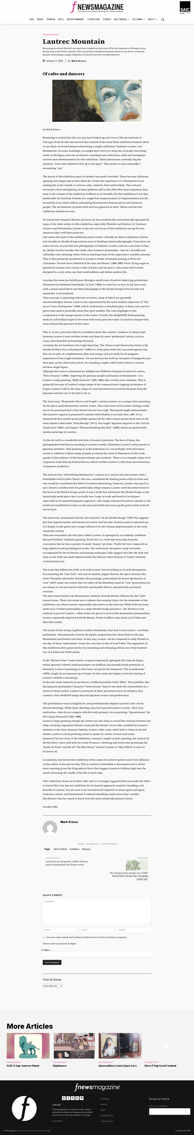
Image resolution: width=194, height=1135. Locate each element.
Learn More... (58, 1121)
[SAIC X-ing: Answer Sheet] (28, 1046)
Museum (86, 849)
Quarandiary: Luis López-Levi (118, 1066)
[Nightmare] (74, 1046)
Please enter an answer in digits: (59, 943)
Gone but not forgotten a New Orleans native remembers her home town (67, 863)
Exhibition (74, 849)
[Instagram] (77, 1098)
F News (80, 844)
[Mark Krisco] (50, 828)
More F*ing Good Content (160, 1066)
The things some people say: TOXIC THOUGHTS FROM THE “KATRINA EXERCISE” (129, 876)
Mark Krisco (79, 61)
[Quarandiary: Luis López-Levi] (120, 1046)
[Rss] (64, 1098)
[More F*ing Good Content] (165, 1046)
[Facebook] (68, 1098)
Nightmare (60, 1066)
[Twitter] (73, 1098)
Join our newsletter (158, 1106)
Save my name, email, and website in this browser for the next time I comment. (86, 937)
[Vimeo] (82, 1098)
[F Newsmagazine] (185, 7)
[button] (162, 19)
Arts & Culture (60, 849)
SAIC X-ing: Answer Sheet (23, 1066)
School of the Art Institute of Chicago (35, 1131)
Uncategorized (50, 34)
